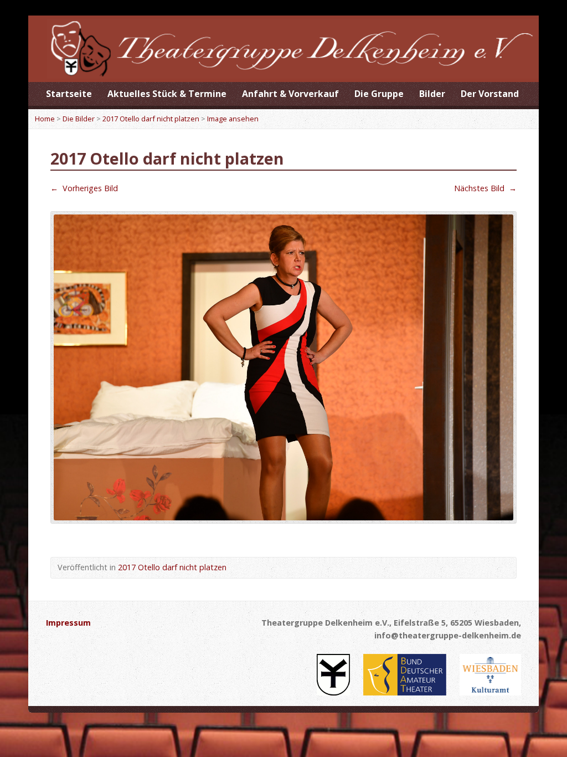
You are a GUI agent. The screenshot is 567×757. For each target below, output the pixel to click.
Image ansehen (233, 119)
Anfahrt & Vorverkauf (290, 94)
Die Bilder (79, 119)
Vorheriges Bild (84, 188)
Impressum (68, 622)
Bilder (432, 94)
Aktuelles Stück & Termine (166, 94)
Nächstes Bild (485, 188)
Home (45, 119)
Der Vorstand (490, 94)
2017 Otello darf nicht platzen (150, 119)
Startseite (69, 94)
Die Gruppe (379, 94)
